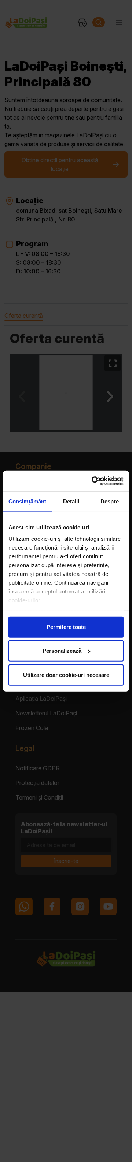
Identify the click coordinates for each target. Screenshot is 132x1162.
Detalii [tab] (71, 501)
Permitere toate (66, 626)
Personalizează (62, 651)
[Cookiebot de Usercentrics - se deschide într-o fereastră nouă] (93, 481)
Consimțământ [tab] (27, 501)
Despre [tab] (109, 501)
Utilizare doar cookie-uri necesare (66, 674)
